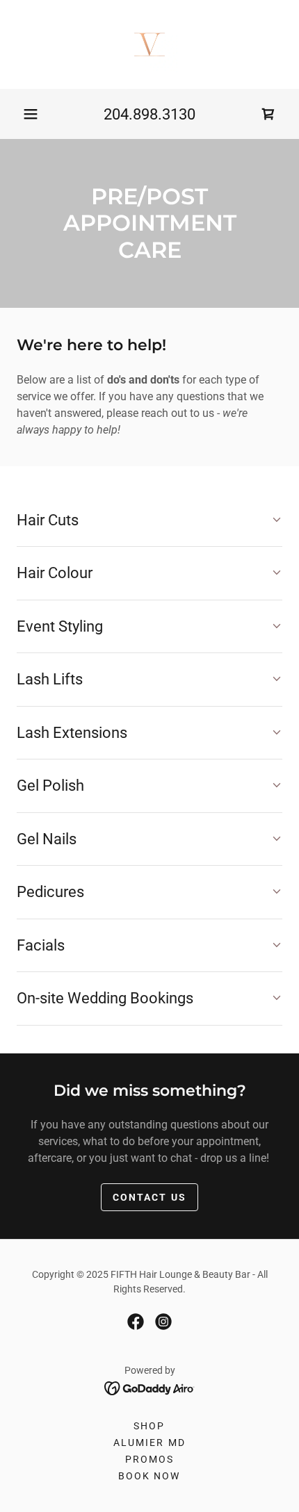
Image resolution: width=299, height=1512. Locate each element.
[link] (149, 44)
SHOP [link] (149, 1425)
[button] (31, 114)
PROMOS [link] (149, 1459)
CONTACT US (149, 1197)
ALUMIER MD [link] (149, 1442)
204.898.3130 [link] (149, 114)
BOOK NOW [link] (149, 1475)
